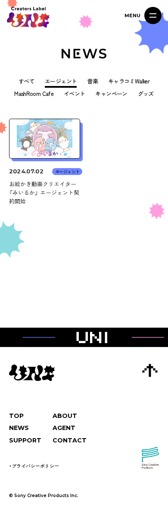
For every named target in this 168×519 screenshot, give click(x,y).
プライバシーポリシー (35, 466)
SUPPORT (25, 440)
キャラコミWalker (128, 81)
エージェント (61, 81)
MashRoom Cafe (33, 94)
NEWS (19, 428)
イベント (74, 94)
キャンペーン (111, 94)
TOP (16, 416)
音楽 (92, 81)
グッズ (146, 94)
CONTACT (70, 440)
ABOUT (65, 416)
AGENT (64, 428)
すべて (26, 81)
